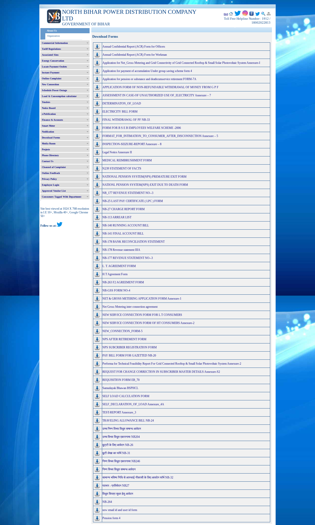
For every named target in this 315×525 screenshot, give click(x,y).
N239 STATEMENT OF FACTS (121, 168)
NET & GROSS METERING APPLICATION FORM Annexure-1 (141, 298)
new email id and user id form (119, 510)
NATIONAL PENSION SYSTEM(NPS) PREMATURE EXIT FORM (144, 176)
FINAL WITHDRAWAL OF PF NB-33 (126, 119)
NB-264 (107, 502)
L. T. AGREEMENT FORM (119, 266)
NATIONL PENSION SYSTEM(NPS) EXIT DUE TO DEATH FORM (145, 184)
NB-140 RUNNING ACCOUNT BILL (125, 225)
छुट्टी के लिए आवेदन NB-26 (117, 445)
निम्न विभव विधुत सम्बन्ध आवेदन (119, 469)
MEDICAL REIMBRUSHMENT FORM (127, 160)
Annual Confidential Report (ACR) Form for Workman (134, 54)
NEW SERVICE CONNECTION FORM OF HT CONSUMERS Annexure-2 (148, 323)
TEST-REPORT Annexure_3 (119, 412)
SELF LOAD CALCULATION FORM (125, 396)
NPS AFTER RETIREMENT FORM (124, 339)
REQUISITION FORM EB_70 (121, 380)
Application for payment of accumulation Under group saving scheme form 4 (147, 71)
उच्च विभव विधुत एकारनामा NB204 (121, 437)
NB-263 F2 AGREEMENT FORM (123, 282)
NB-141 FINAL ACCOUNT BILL (123, 233)
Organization (53, 35)
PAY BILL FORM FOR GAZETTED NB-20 (129, 355)
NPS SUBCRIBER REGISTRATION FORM (129, 347)
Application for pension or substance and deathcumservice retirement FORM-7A (149, 79)
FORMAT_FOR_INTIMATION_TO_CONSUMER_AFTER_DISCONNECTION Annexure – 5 (160, 136)
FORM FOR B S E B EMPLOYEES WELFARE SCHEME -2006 (141, 128)
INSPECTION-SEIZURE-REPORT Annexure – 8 (131, 144)
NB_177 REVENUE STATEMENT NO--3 (127, 193)
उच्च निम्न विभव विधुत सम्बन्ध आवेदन (121, 428)
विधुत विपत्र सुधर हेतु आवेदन (117, 493)
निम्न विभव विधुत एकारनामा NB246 (121, 461)
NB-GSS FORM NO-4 (116, 290)
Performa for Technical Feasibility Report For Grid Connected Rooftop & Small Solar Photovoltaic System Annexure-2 (171, 363)
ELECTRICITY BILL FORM (120, 111)
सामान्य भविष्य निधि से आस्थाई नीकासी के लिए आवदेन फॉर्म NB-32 (137, 477)
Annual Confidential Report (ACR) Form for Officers (133, 46)
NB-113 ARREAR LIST (116, 217)
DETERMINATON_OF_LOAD (121, 103)
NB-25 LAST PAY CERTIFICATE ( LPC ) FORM (132, 201)
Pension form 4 (111, 518)
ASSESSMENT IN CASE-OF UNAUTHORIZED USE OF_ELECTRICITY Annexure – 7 (156, 95)
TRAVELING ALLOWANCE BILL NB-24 (128, 420)
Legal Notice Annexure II (117, 152)
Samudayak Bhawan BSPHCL (120, 388)
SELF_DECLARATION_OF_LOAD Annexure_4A (133, 404)
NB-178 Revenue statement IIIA (121, 250)
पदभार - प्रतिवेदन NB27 (115, 485)
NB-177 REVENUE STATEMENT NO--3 (127, 258)
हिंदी (226, 15)
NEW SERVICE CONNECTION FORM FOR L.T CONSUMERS (142, 315)
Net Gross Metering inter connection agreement (130, 306)
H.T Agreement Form (114, 274)
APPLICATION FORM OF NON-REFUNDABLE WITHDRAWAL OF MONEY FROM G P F (160, 87)
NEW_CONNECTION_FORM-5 (122, 331)
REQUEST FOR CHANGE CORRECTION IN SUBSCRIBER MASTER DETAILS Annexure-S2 (161, 371)
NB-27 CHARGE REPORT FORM (123, 209)
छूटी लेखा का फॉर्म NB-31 (116, 453)
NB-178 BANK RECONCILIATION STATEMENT (133, 241)
